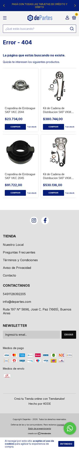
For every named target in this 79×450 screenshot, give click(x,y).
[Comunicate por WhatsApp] (70, 428)
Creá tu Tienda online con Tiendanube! (39, 398)
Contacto (9, 275)
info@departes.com (17, 302)
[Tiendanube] (40, 433)
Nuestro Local (13, 245)
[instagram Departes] (34, 220)
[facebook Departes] (45, 220)
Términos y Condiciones (20, 260)
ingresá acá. (62, 425)
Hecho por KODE (39, 403)
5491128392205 (14, 294)
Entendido (66, 444)
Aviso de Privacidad (17, 268)
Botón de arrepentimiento (39, 428)
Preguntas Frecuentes (19, 252)
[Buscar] (71, 28)
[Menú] (5, 18)
